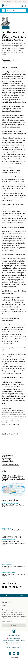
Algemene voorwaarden (8, 640)
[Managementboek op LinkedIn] (10, 653)
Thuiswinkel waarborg (14, 638)
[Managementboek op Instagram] (18, 653)
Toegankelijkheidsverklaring (13, 645)
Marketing (5, 15)
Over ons (19, 647)
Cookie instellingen (16, 643)
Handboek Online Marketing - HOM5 (13, 506)
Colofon (18, 640)
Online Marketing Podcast (10, 391)
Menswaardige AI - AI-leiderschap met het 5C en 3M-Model (13, 543)
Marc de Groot (6, 60)
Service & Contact (11, 647)
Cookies (8, 643)
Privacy (22, 640)
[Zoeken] (25, 10)
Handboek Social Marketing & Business (13, 530)
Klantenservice (6, 602)
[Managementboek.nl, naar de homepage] (6, 6)
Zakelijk (4, 605)
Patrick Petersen (10, 52)
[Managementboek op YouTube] (14, 653)
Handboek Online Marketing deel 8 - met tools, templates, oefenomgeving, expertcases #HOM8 (9, 458)
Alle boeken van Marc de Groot (10, 425)
